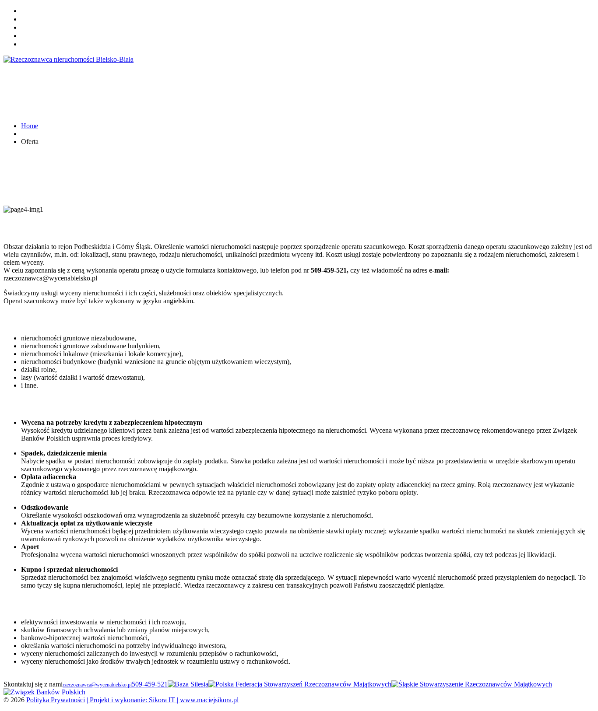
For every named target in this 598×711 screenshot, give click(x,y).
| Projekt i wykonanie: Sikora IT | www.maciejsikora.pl (163, 700)
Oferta (29, 19)
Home (28, 11)
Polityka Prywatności (55, 700)
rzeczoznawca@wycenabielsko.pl (97, 685)
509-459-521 (150, 684)
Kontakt (31, 36)
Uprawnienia (37, 28)
